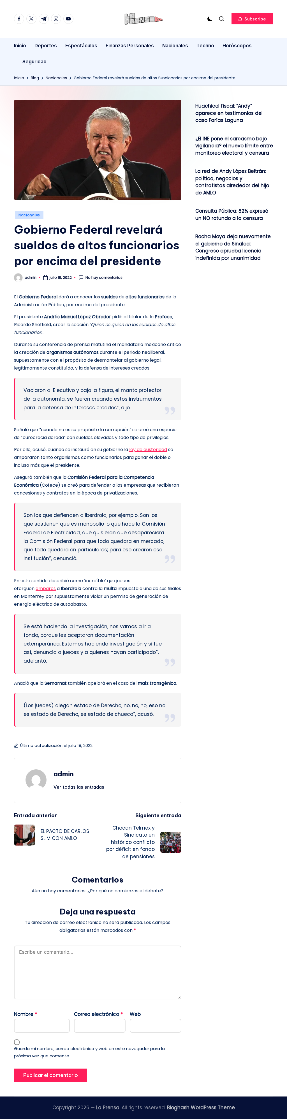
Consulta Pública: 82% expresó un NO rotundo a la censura (231, 215)
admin (64, 774)
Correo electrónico (98, 1014)
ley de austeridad (148, 449)
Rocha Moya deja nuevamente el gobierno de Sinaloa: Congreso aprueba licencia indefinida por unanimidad (233, 247)
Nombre (25, 1014)
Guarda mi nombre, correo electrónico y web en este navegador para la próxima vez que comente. (89, 1052)
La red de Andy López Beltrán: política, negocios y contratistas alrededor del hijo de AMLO (232, 182)
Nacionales (29, 215)
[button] (252, 19)
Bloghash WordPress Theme (201, 1107)
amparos (46, 588)
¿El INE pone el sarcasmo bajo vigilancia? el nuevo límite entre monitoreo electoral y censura (234, 145)
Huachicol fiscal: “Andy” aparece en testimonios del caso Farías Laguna (229, 113)
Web (135, 1014)
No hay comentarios (103, 277)
